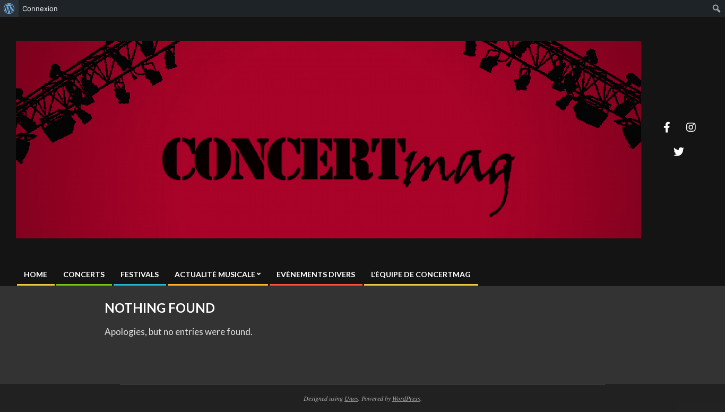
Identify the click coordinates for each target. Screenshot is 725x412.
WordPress (406, 398)
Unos (351, 398)
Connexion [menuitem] (40, 8)
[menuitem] (9, 8)
